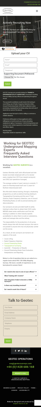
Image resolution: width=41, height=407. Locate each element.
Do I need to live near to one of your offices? (19, 272)
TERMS (33, 388)
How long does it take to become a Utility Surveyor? (18, 280)
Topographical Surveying (12, 246)
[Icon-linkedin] (26, 351)
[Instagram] (22, 351)
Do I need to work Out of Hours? (15, 289)
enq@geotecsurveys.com (32, 2)
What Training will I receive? (14, 276)
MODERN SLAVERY (9, 388)
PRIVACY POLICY (23, 388)
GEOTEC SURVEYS (21, 165)
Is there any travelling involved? (15, 285)
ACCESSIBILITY (24, 390)
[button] (29, 11)
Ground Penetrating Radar (13, 243)
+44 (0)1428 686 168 (33, 4)
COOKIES (14, 390)
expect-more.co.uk (20, 403)
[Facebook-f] (15, 351)
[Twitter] (19, 351)
